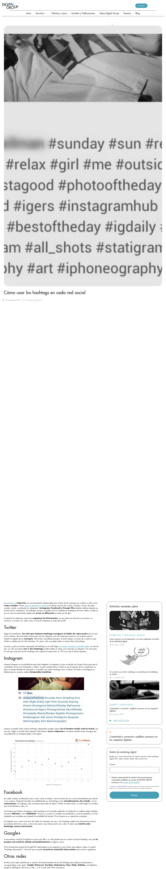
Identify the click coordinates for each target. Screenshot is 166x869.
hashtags (10, 603)
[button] (46, 13)
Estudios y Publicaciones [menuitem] (83, 13)
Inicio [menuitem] (28, 13)
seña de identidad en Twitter (36, 605)
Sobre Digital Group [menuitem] (109, 13)
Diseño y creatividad (121, 705)
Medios (141, 635)
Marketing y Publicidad (123, 635)
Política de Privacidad (131, 782)
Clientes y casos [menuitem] (59, 13)
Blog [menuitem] (138, 13)
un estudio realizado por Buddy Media (74, 646)
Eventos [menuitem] (127, 13)
